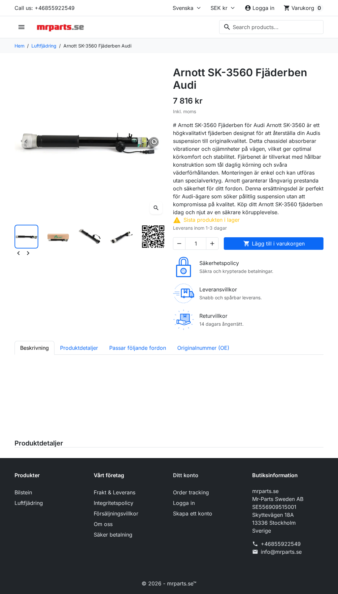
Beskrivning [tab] (34, 348)
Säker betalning (113, 534)
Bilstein (23, 492)
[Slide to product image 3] (90, 236)
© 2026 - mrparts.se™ (169, 583)
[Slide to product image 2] (58, 236)
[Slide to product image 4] (121, 236)
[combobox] (271, 27)
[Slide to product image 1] (26, 236)
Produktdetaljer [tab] (79, 348)
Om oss (103, 524)
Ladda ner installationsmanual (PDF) (59, 430)
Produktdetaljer (39, 443)
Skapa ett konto (192, 513)
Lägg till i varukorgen (274, 243)
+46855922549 (281, 544)
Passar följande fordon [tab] (137, 348)
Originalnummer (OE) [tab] (203, 348)
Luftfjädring (29, 503)
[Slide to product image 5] (153, 236)
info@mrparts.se (281, 551)
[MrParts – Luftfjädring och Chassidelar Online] (60, 27)
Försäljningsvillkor (116, 513)
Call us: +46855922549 (45, 8)
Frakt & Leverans (114, 492)
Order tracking (191, 492)
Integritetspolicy (113, 503)
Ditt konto (185, 475)
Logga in (184, 503)
